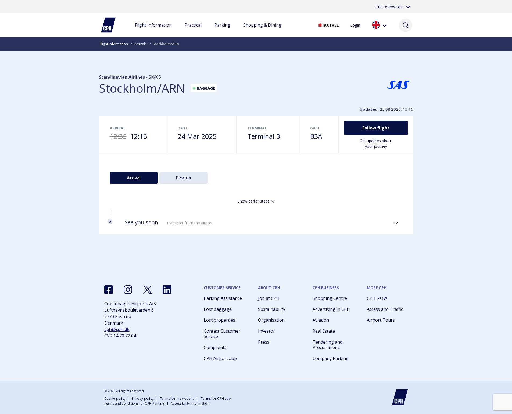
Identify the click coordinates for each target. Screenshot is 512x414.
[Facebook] (108, 289)
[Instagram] (128, 289)
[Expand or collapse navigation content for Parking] (222, 30)
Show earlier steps (254, 201)
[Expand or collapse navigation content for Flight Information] (153, 30)
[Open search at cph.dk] (405, 25)
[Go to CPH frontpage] (400, 397)
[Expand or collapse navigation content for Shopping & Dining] (262, 30)
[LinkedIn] (167, 289)
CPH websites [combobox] (389, 6)
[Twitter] (147, 289)
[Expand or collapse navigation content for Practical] (193, 30)
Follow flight (375, 128)
